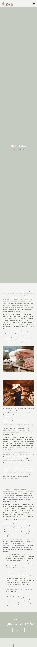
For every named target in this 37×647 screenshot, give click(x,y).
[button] (33, 3)
